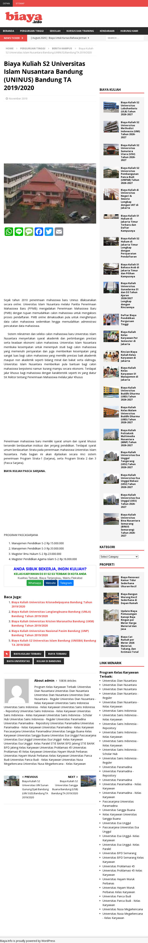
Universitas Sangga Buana (68, 731)
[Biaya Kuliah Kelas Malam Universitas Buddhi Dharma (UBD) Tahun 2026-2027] (111, 411)
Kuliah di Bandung (49, 661)
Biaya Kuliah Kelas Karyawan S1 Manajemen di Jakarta (129, 373)
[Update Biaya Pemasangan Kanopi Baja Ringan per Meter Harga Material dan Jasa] (111, 615)
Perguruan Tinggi (32, 31)
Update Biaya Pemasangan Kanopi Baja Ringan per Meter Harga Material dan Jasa (129, 620)
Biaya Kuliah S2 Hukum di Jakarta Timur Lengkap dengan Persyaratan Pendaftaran (130, 247)
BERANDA (8, 31)
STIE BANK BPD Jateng (65, 743)
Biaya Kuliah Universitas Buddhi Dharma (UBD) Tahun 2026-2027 (130, 393)
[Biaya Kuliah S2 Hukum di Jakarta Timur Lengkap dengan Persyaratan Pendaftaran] (111, 241)
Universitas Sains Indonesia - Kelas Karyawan (32, 707)
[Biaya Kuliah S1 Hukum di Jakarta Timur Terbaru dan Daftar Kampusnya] (111, 216)
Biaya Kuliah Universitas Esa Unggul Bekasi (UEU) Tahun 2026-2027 (130, 481)
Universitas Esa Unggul (64, 735)
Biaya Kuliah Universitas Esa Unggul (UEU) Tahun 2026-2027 (130, 500)
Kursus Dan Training (80, 31)
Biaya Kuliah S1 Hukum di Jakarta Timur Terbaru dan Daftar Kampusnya (130, 223)
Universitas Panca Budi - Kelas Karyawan (35, 759)
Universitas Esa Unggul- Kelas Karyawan (58, 739)
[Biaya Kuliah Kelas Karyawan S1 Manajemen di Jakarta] (111, 372)
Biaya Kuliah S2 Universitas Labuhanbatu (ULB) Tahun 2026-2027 (130, 108)
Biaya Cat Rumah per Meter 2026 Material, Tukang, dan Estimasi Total (130, 644)
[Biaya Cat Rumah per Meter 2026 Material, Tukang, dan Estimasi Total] (111, 641)
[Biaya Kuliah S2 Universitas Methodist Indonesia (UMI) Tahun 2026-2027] (111, 126)
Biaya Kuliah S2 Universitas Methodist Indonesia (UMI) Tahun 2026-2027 (130, 130)
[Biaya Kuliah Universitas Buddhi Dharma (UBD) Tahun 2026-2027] (111, 392)
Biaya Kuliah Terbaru (27, 653)
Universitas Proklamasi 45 (56, 747)
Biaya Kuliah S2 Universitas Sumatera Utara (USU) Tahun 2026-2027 (130, 153)
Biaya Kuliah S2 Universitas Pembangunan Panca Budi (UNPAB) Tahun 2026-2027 (130, 175)
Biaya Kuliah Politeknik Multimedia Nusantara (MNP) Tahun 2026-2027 (128, 438)
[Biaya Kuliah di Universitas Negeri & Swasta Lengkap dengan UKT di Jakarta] (111, 194)
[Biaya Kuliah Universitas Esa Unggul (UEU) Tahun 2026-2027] (111, 499)
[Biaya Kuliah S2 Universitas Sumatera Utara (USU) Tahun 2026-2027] (111, 149)
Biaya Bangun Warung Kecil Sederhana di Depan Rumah (129, 598)
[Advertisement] (50, 133)
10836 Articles (67, 680)
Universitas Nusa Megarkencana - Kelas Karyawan (54, 764)
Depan (6, 3)
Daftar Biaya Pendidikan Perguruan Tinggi (128, 320)
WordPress (48, 941)
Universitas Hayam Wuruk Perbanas (65, 751)
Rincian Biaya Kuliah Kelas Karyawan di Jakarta (129, 356)
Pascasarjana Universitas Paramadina (27, 731)
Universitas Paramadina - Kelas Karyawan (68, 727)
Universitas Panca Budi (117, 896)
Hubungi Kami (129, 31)
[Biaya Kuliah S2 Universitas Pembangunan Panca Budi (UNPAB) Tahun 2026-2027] (111, 172)
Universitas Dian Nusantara (72, 691)
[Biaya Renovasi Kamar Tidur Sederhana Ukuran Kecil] (111, 581)
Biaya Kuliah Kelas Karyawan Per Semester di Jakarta (129, 338)
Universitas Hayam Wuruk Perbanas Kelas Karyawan (36, 755)
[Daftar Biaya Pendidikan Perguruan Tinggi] (111, 319)
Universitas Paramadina (71, 719)
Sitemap (20, 3)
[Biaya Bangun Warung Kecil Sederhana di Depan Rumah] (111, 598)
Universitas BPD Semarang (119, 853)
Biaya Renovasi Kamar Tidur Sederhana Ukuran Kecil (130, 582)
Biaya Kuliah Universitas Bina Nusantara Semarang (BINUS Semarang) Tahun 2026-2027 (130, 525)
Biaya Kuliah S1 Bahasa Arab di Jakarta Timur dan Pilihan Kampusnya (130, 270)
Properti (107, 564)
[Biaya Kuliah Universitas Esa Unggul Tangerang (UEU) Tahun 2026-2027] (111, 456)
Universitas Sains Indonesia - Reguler (33, 719)
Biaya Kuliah (110, 89)
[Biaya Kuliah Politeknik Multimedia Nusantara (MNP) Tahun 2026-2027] (111, 434)
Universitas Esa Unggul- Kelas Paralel (27, 743)
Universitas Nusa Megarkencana (123, 909)
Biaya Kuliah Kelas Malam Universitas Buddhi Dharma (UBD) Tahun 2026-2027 (130, 415)
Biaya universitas (18, 661)
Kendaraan (107, 31)
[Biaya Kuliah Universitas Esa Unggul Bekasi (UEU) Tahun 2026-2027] (111, 479)
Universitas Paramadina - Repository (26, 723)
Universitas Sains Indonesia (72, 703)
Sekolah (55, 31)
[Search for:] (125, 38)
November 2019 (18, 98)
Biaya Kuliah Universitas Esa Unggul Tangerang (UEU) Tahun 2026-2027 (130, 460)
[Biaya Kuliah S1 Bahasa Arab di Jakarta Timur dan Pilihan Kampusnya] (111, 269)
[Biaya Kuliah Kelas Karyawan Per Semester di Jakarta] (111, 336)
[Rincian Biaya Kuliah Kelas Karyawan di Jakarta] (111, 356)
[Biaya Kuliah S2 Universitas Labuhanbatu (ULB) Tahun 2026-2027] (111, 107)
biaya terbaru (57, 653)
